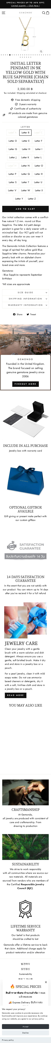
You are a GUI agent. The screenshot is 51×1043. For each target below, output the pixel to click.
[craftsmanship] (25, 792)
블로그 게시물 (25, 979)
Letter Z (32, 198)
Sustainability (25, 974)
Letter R (38, 174)
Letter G (13, 149)
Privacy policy (8, 1040)
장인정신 (25, 968)
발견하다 (25, 963)
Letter (25, 126)
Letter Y (19, 198)
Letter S (13, 182)
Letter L (38, 157)
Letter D (13, 141)
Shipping (21, 92)
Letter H (26, 149)
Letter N (25, 165)
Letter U (38, 182)
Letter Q (25, 174)
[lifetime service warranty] (25, 909)
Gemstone (7, 270)
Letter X (39, 190)
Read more (15, 695)
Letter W (25, 190)
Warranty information (25, 305)
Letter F (38, 141)
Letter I (38, 149)
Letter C (38, 132)
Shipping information (25, 298)
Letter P (12, 174)
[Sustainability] (25, 847)
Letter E (26, 141)
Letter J (12, 157)
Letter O (39, 165)
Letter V (12, 190)
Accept (25, 1026)
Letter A (12, 132)
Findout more (25, 384)
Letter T (25, 182)
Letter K (25, 157)
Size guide (25, 292)
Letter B (25, 132)
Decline (25, 1032)
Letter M (12, 165)
